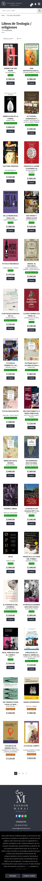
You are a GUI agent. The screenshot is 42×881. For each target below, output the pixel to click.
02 (19, 773)
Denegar (13, 876)
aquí (27, 866)
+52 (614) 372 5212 (21, 825)
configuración (21, 869)
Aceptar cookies (29, 876)
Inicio (3, 15)
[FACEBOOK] (16, 816)
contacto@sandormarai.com (21, 828)
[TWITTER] (19, 816)
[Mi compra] (32, 4)
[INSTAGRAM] (22, 816)
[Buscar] (39, 10)
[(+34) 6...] (25, 816)
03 (23, 773)
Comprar (10, 83)
